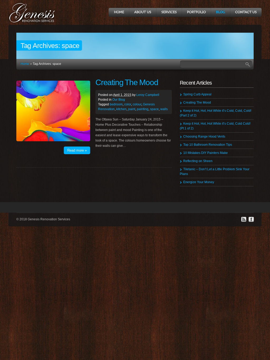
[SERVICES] (169, 12)
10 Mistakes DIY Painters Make (205, 153)
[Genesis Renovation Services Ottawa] (34, 22)
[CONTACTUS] (246, 12)
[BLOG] (220, 12)
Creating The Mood (126, 82)
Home (25, 64)
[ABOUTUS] (142, 12)
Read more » (77, 150)
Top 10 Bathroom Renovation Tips (207, 145)
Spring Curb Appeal (197, 94)
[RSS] (244, 221)
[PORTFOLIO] (196, 12)
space (154, 109)
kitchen (121, 109)
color (127, 104)
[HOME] (119, 12)
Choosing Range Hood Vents (204, 136)
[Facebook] (251, 221)
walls (164, 109)
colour (137, 104)
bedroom (116, 104)
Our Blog (118, 99)
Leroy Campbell (147, 95)
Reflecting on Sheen (198, 161)
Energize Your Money (198, 182)
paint (131, 109)
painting (142, 109)
